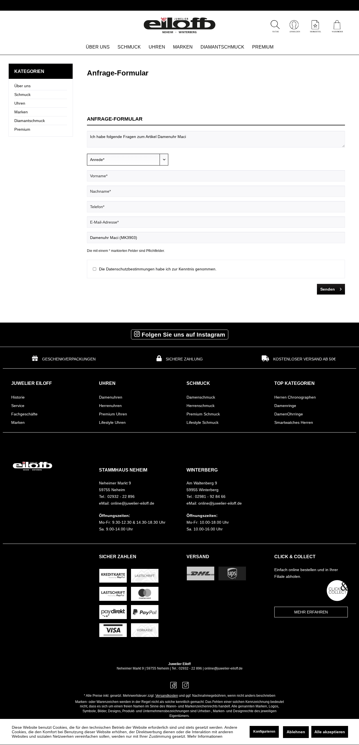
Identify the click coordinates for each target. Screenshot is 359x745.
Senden (327, 289)
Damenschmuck (201, 397)
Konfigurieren (264, 731)
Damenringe (285, 405)
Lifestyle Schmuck (202, 422)
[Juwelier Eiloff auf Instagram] (186, 686)
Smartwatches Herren (293, 422)
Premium (22, 129)
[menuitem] (337, 25)
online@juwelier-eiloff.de (223, 668)
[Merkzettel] (315, 30)
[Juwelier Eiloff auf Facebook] (173, 686)
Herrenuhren (110, 405)
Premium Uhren (113, 414)
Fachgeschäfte (24, 414)
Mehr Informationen (204, 736)
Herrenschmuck (201, 405)
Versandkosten (166, 696)
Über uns (22, 86)
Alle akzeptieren (329, 732)
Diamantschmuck (29, 120)
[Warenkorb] (337, 30)
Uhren (19, 103)
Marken (21, 112)
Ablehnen (296, 732)
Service (17, 405)
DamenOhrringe (288, 414)
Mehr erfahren (311, 612)
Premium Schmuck (203, 414)
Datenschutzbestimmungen (130, 269)
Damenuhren (110, 397)
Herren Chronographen (295, 397)
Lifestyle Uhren (112, 422)
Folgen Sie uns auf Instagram (182, 334)
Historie (18, 397)
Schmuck (22, 94)
